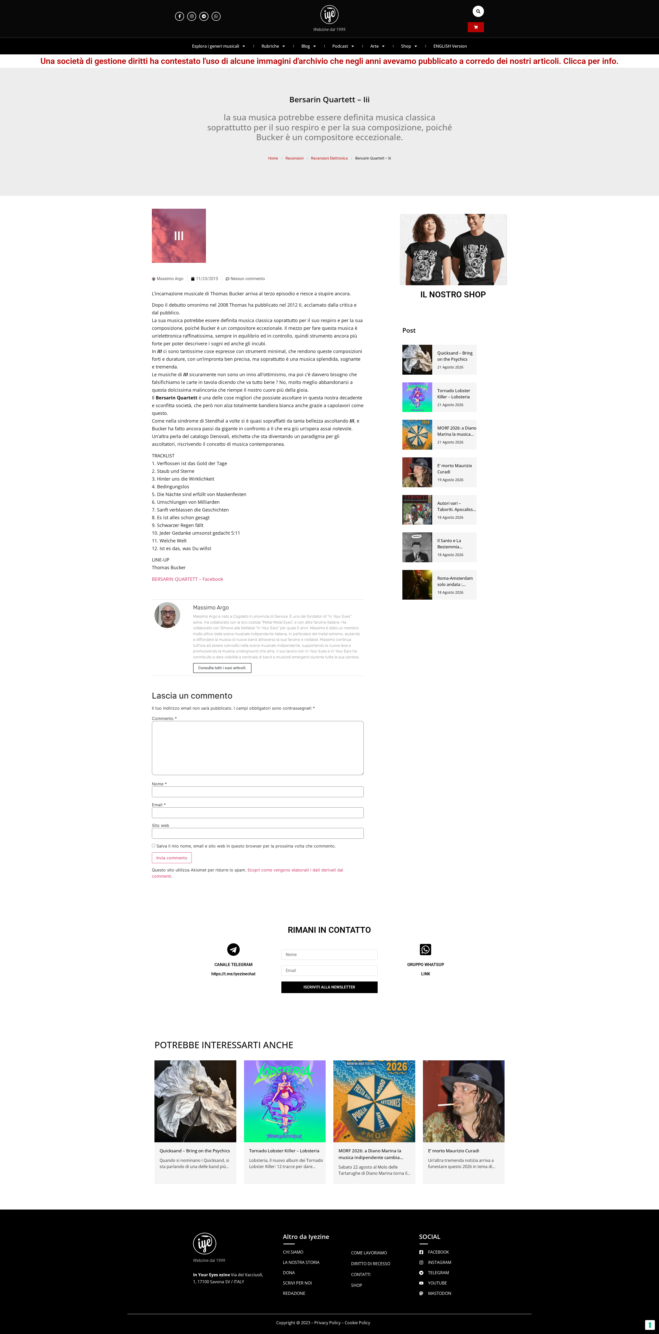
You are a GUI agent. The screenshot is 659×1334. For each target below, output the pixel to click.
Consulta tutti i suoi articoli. (222, 668)
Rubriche (270, 46)
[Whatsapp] (216, 16)
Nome (159, 784)
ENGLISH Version (450, 46)
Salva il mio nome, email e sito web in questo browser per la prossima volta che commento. (246, 846)
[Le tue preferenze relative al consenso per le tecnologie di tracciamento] (650, 1325)
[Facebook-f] (179, 16)
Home (273, 158)
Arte (374, 46)
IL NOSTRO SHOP (453, 294)
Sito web (160, 825)
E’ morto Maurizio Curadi (453, 1150)
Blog (305, 46)
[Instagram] (191, 16)
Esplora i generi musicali (215, 46)
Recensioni (294, 158)
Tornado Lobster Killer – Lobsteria (284, 1150)
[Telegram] (203, 16)
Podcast (340, 46)
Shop (406, 46)
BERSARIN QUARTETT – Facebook (187, 579)
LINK (425, 973)
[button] (478, 11)
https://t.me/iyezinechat (233, 973)
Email (159, 805)
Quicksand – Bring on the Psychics (195, 1150)
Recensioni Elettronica (329, 158)
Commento (164, 718)
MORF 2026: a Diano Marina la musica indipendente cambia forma (370, 1157)
